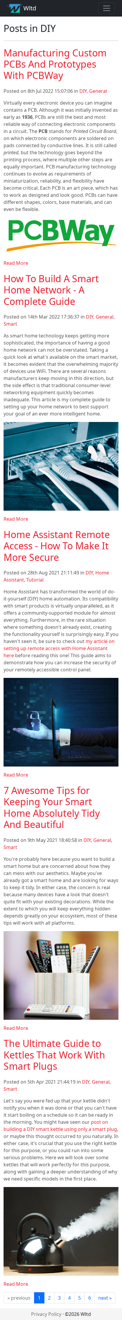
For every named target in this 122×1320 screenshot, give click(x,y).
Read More (16, 263)
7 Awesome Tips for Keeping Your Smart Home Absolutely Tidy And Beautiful (52, 807)
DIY (83, 91)
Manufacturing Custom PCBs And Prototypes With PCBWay (55, 64)
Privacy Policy (46, 1314)
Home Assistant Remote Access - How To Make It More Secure (57, 546)
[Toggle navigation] (106, 8)
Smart (10, 324)
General (98, 91)
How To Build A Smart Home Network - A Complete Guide (51, 290)
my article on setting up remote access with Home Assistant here (59, 648)
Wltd (29, 8)
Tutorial (35, 580)
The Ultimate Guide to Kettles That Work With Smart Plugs (54, 1054)
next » (105, 1298)
